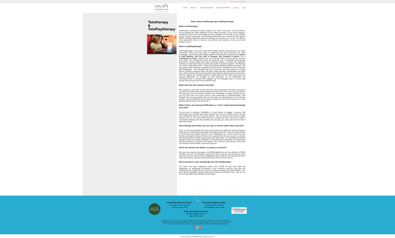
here (233, 172)
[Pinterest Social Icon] (197, 227)
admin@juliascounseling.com (199, 211)
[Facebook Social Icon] (194, 227)
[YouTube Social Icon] (200, 227)
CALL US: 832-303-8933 (238, 2)
